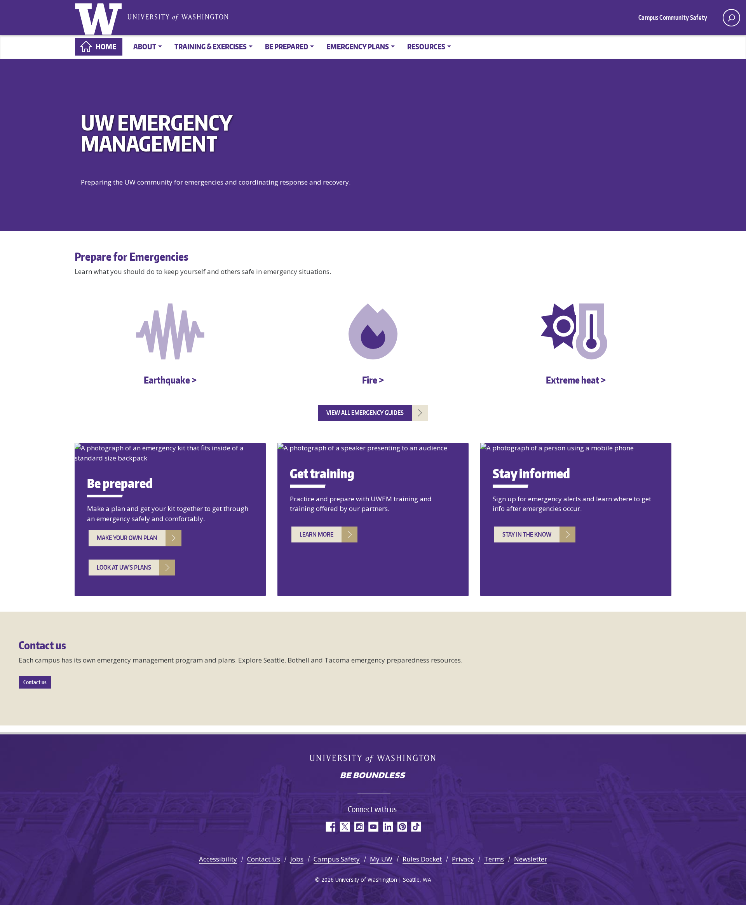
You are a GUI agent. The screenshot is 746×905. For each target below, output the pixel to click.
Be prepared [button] (286, 46)
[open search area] (731, 17)
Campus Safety (337, 858)
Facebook (330, 826)
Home (106, 46)
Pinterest (402, 826)
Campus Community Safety (672, 17)
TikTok (416, 826)
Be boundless (373, 776)
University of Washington (100, 17)
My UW (381, 858)
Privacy (463, 858)
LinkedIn (387, 826)
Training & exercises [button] (210, 46)
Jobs (296, 858)
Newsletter (530, 858)
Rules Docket (422, 858)
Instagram (359, 826)
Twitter (344, 826)
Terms (494, 858)
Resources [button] (426, 46)
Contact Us (263, 858)
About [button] (144, 46)
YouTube (373, 826)
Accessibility (218, 858)
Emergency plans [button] (357, 46)
